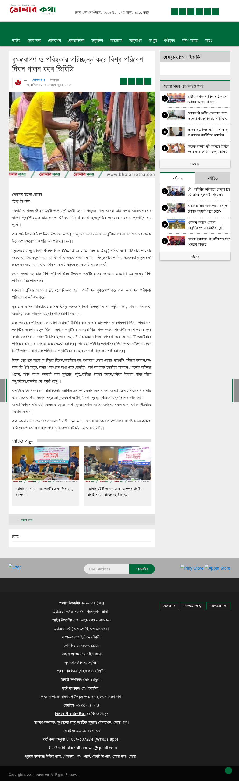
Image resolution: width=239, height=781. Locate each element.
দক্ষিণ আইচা (190, 40)
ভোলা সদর (34, 40)
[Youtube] (207, 11)
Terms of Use (218, 606)
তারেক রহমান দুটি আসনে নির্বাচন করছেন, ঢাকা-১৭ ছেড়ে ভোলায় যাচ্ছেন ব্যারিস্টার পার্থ (208, 148)
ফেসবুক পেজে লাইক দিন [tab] (182, 56)
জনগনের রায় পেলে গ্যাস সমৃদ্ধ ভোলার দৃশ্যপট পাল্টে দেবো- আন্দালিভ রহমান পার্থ (207, 208)
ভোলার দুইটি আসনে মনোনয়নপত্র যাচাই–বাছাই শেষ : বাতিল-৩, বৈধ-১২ (115, 491)
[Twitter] (182, 11)
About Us (169, 606)
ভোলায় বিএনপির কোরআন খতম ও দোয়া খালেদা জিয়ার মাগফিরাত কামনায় (207, 115)
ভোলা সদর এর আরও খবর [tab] (183, 85)
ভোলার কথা (38, 80)
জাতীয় (16, 40)
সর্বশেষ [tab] (177, 178)
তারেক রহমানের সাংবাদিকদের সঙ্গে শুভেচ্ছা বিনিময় (209, 241)
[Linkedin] (190, 11)
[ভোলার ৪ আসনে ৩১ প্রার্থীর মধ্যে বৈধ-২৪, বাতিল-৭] (45, 464)
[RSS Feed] (215, 11)
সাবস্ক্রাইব (142, 568)
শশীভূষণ (169, 40)
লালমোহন (116, 40)
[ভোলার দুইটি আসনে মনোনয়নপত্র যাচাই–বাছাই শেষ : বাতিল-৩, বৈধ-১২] (117, 464)
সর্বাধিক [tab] (212, 178)
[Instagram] (199, 11)
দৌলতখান (54, 40)
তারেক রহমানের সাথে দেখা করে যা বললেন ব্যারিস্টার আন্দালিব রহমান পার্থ (207, 132)
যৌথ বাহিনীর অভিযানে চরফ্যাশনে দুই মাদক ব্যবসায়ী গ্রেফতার (209, 191)
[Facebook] (174, 11)
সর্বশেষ (194, 256)
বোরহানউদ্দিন (76, 40)
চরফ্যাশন (135, 40)
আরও (209, 40)
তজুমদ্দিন (97, 40)
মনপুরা (153, 40)
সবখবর (194, 163)
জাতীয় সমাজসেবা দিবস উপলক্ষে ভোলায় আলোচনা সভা (207, 98)
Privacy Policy (192, 606)
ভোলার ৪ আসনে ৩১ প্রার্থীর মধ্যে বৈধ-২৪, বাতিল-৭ (44, 491)
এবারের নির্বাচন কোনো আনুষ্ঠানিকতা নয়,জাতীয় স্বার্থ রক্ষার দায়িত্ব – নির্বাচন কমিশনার (208, 224)
